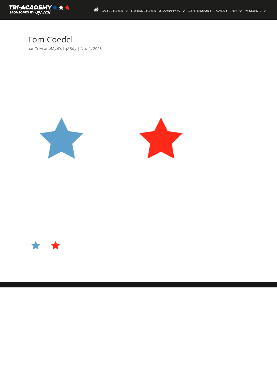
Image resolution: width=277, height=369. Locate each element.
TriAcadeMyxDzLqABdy (55, 48)
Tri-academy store (200, 10)
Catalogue (221, 10)
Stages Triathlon (112, 10)
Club (233, 10)
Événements (253, 10)
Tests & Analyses (169, 10)
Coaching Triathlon (143, 10)
